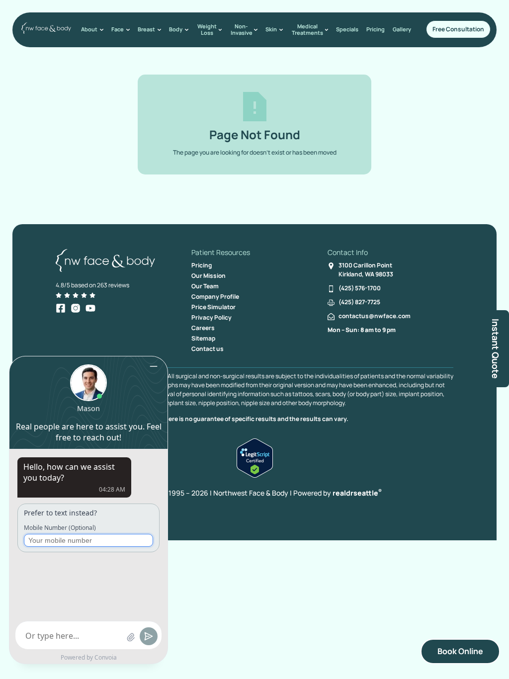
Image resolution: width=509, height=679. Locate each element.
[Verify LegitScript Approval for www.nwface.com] (255, 475)
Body (175, 29)
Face (117, 29)
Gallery (402, 29)
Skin (271, 29)
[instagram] (76, 308)
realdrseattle (357, 493)
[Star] (59, 295)
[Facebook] (61, 308)
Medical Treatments (307, 29)
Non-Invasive (242, 29)
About (89, 29)
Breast (146, 29)
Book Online (460, 651)
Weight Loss (207, 29)
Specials (347, 29)
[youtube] (90, 308)
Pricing (375, 29)
